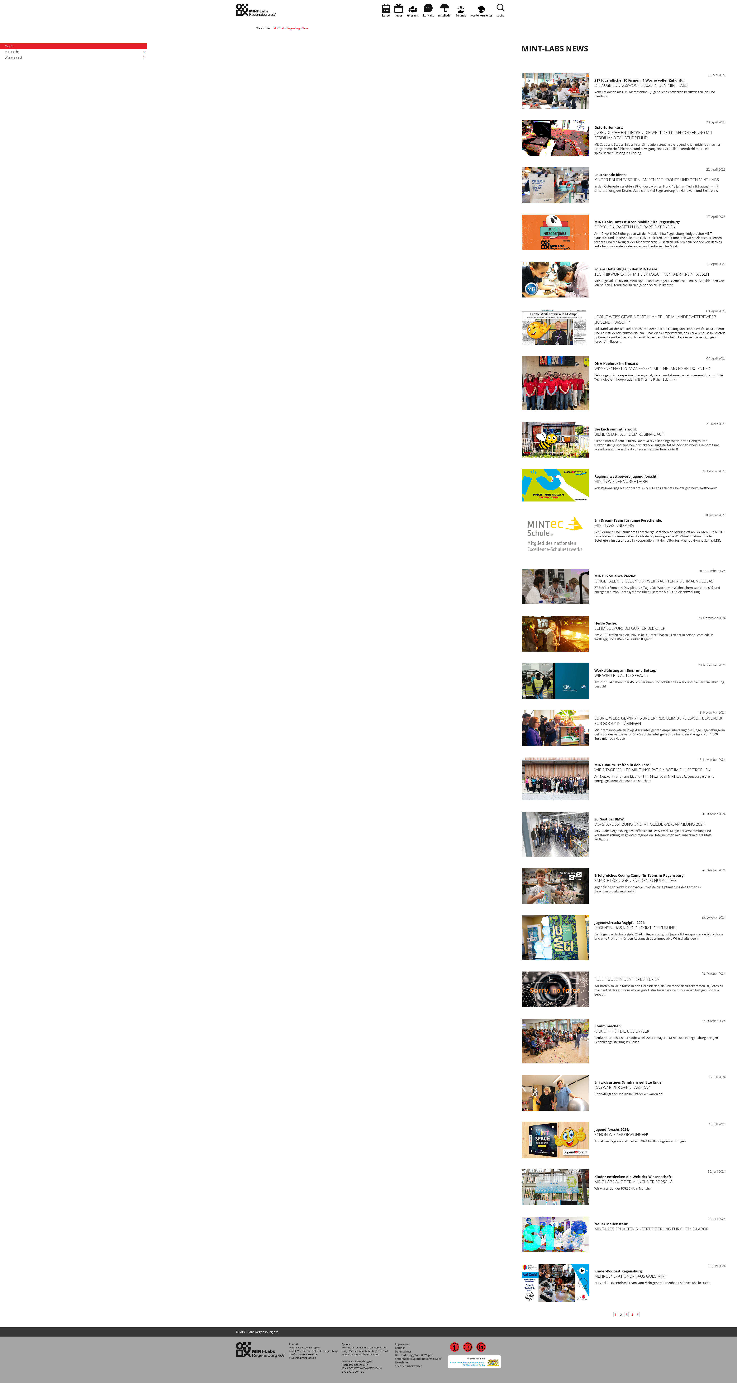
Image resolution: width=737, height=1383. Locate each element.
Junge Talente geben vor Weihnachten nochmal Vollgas (653, 581)
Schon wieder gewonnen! (621, 1134)
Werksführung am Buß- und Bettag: (625, 670)
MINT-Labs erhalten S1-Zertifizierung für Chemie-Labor (651, 1229)
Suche (500, 15)
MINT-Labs (12, 52)
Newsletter (402, 1362)
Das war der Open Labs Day (622, 1087)
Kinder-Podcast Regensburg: (618, 1271)
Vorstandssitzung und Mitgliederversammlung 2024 (649, 824)
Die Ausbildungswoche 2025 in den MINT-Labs (640, 85)
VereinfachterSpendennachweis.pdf (418, 1359)
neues (398, 15)
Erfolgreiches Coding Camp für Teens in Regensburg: (639, 875)
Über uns (413, 15)
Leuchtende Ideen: (610, 174)
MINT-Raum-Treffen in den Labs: (622, 765)
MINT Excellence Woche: (615, 576)
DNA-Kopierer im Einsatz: (616, 363)
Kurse (386, 15)
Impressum (402, 1344)
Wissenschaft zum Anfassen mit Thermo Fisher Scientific (652, 368)
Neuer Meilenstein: (611, 1224)
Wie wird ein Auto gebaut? (621, 675)
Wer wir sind (13, 57)
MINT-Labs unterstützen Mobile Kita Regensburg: (637, 222)
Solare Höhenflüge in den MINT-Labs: (626, 269)
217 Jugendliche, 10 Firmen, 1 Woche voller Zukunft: (639, 80)
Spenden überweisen (408, 1366)
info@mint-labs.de (305, 1358)
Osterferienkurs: (608, 127)
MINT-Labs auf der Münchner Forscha (633, 1181)
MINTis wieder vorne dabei (621, 481)
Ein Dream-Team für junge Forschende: (628, 520)
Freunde (461, 15)
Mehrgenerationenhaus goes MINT (630, 1276)
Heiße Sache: (605, 623)
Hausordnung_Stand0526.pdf (414, 1355)
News (305, 28)
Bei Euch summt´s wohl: (615, 429)
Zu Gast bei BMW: (609, 819)
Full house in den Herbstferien (627, 979)
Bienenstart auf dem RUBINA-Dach (629, 434)
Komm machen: (608, 1026)
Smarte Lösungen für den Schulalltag (635, 880)
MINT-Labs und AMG (614, 525)
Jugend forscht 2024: (611, 1129)
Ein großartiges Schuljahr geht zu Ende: (628, 1082)
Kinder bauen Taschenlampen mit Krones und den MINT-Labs (656, 179)
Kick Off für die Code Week (621, 1031)
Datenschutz (403, 1351)
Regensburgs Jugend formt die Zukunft (635, 927)
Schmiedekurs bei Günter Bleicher (629, 628)
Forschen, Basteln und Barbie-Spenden (635, 227)
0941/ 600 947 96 (308, 1354)
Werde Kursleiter (481, 15)
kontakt (428, 15)
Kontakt (400, 1348)
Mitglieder (445, 15)
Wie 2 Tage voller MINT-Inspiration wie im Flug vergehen (652, 769)
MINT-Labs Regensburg (287, 28)
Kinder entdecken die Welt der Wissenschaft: (633, 1176)
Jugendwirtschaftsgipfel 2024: (619, 922)
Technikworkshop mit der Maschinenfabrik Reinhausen (651, 274)
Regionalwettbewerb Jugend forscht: (626, 476)
